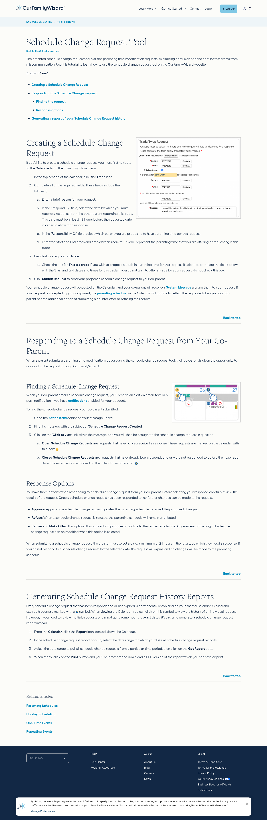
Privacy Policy (206, 773)
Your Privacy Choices (211, 778)
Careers (149, 773)
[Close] (247, 804)
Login (208, 8)
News (147, 778)
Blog (147, 767)
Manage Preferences (43, 811)
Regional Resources (103, 767)
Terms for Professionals (212, 767)
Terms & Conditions (210, 761)
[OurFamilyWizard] (39, 8)
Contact (195, 8)
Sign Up (229, 8)
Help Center (98, 761)
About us (149, 761)
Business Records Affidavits (214, 784)
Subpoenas (205, 790)
